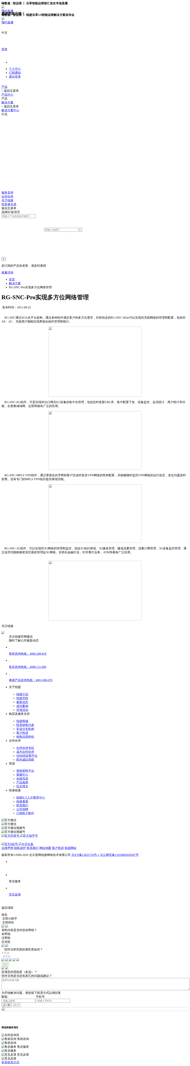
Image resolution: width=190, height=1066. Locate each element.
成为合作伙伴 (25, 751)
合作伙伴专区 (25, 747)
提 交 (16, 1004)
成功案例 (22, 706)
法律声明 (7, 848)
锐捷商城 (22, 721)
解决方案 (7, 102)
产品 (4, 86)
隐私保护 (20, 848)
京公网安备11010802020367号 (119, 854)
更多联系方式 (10, 1062)
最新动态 (22, 702)
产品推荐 (22, 782)
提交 (5, 964)
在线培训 (22, 778)
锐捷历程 (22, 698)
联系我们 (22, 805)
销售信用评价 (25, 736)
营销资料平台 (25, 770)
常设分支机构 (25, 728)
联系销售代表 (25, 725)
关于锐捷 (7, 200)
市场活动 (22, 709)
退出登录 (15, 76)
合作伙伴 (7, 196)
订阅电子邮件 (25, 813)
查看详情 (7, 272)
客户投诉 (22, 732)
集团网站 (70, 848)
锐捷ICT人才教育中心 (30, 797)
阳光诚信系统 (25, 759)
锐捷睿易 (22, 801)
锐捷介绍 (22, 694)
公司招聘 (22, 809)
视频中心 (22, 774)
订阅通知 (15, 72)
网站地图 (45, 848)
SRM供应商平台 (26, 755)
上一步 (6, 1004)
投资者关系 (8, 204)
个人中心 (15, 68)
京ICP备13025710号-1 (85, 854)
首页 (12, 279)
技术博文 (22, 786)
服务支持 (7, 192)
